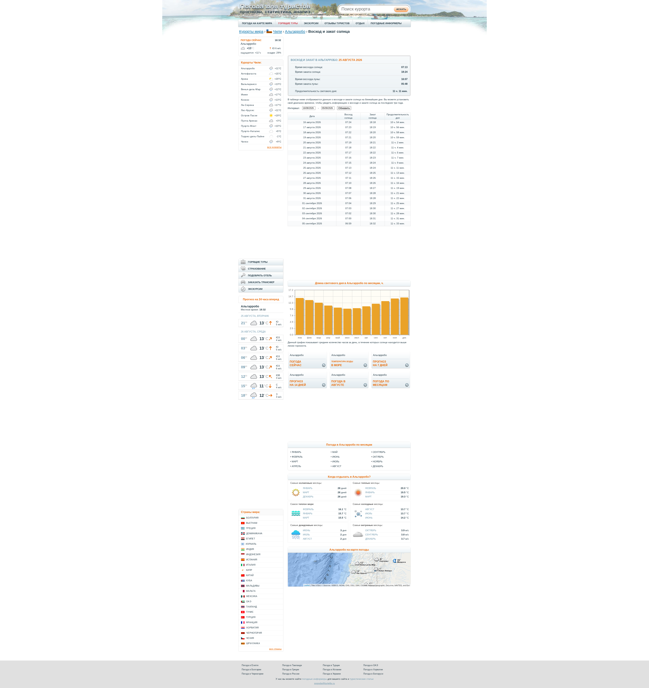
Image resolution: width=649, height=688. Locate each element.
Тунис (250, 612)
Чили (277, 31)
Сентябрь (371, 534)
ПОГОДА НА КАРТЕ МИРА (257, 23)
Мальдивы (253, 586)
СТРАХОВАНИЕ (257, 268)
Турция (250, 617)
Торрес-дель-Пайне (252, 136)
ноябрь (377, 461)
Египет (250, 538)
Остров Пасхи (249, 115)
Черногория (254, 633)
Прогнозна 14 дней (298, 383)
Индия (250, 549)
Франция (251, 622)
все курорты (274, 147)
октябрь (378, 456)
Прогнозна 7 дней (380, 363)
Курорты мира (251, 31)
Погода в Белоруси (373, 673)
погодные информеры (314, 679)
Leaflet (307, 585)
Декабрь (308, 496)
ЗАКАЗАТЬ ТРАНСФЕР (261, 282)
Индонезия (253, 554)
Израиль (251, 544)
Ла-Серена (247, 105)
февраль (297, 456)
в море (342, 363)
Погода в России (290, 673)
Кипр (249, 570)
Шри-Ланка (253, 643)
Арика (244, 78)
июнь (336, 456)
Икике (244, 94)
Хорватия (252, 627)
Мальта (251, 591)
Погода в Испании (332, 669)
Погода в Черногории (252, 673)
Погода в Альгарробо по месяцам (349, 444)
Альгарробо (295, 31)
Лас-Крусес (247, 110)
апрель (296, 466)
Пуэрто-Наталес (250, 131)
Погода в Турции (331, 665)
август (336, 466)
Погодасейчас (296, 363)
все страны (275, 648)
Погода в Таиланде (292, 665)
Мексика (251, 596)
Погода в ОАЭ (370, 665)
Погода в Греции (290, 669)
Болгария (252, 518)
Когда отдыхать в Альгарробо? (349, 476)
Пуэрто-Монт (248, 126)
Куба (249, 580)
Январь (307, 488)
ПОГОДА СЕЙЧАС (251, 40)
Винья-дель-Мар (251, 89)
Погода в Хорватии (373, 669)
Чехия (250, 638)
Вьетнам (251, 523)
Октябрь (370, 530)
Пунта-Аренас (249, 120)
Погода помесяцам (381, 383)
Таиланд (251, 606)
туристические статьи (362, 679)
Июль (368, 513)
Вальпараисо (249, 84)
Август (369, 509)
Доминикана (254, 533)
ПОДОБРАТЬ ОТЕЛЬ (260, 275)
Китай (250, 575)
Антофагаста (248, 73)
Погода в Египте (250, 665)
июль (335, 461)
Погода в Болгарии (251, 669)
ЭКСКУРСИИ (311, 23)
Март (306, 492)
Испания (251, 559)
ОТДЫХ (360, 23)
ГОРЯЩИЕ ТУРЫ (288, 23)
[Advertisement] (349, 44)
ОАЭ (248, 601)
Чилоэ (244, 141)
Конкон (245, 99)
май (335, 452)
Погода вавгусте (338, 383)
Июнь (368, 517)
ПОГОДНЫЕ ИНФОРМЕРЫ (386, 23)
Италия (250, 565)
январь (296, 452)
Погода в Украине (332, 673)
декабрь (378, 466)
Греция (250, 528)
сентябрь (379, 452)
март (295, 461)
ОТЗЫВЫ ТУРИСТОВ (337, 23)
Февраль (370, 488)
